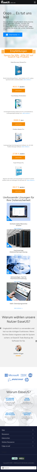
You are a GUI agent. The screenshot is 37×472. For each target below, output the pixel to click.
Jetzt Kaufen (18, 90)
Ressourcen (5, 434)
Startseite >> (14, 35)
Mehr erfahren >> (18, 228)
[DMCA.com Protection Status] (22, 458)
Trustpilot (4, 452)
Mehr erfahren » (27, 79)
